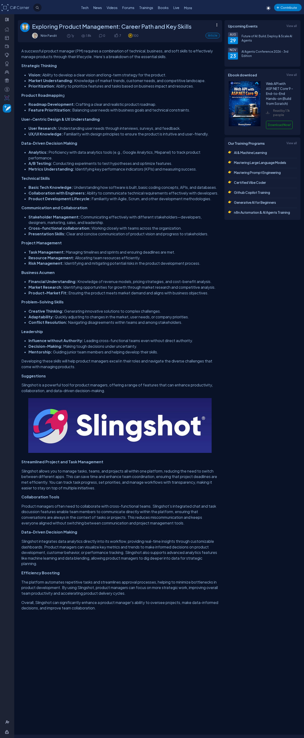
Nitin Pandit (49, 35)
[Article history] (69, 36)
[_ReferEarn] (8, 80)
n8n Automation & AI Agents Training (262, 212)
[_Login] (8, 732)
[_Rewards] (8, 89)
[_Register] (8, 722)
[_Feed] (8, 29)
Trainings (146, 7)
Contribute (288, 7)
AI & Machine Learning (250, 152)
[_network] (8, 72)
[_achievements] (8, 63)
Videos (112, 7)
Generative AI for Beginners (255, 202)
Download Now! (279, 125)
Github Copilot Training (252, 192)
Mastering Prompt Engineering (257, 172)
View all (291, 26)
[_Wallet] (8, 46)
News (97, 7)
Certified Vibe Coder (250, 182)
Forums (128, 7)
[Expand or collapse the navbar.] (7, 19)
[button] (116, 36)
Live (176, 7)
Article (212, 35)
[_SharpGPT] (8, 97)
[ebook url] (244, 125)
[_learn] (8, 55)
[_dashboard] (8, 38)
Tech (85, 7)
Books (163, 7)
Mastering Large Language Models (260, 162)
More (188, 8)
